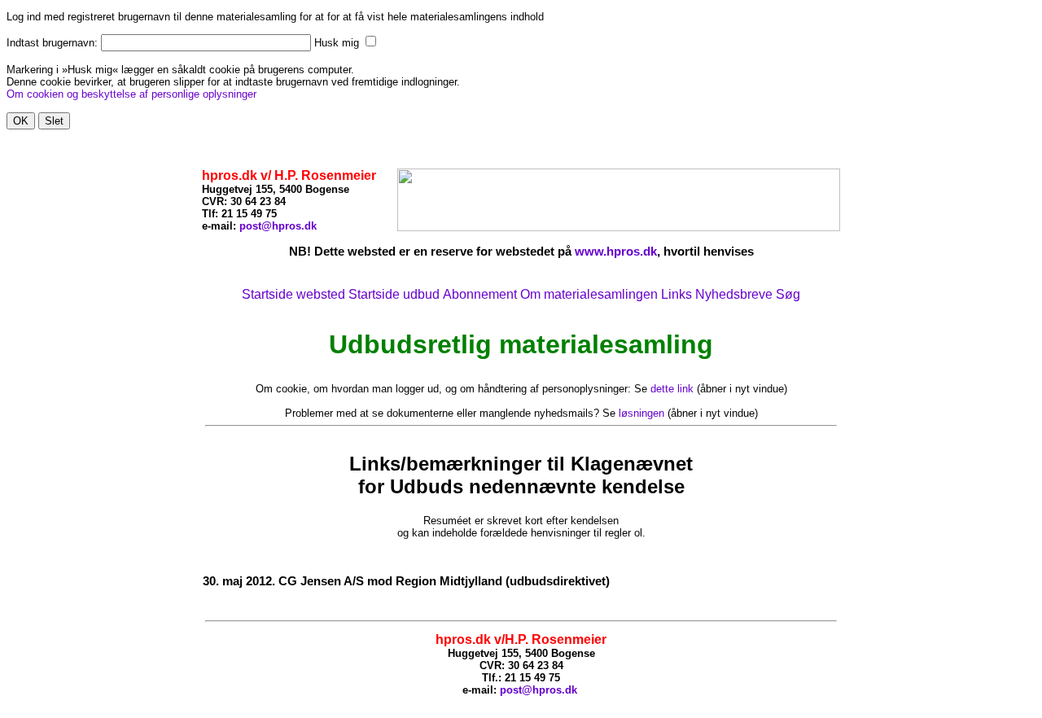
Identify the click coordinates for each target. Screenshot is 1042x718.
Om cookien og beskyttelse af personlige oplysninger (131, 94)
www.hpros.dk (616, 251)
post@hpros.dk (278, 226)
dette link (672, 389)
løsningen (641, 413)
